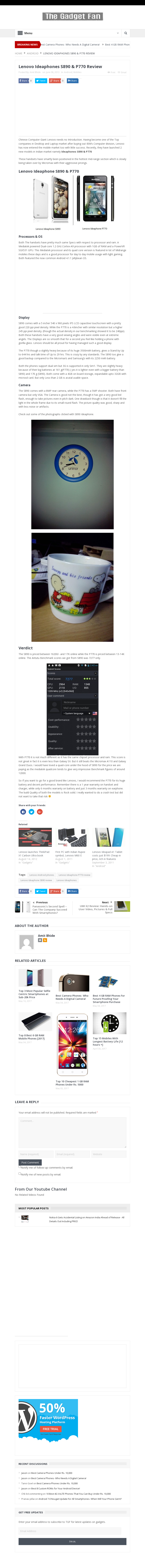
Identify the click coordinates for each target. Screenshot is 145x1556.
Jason (24, 1473)
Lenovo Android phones (42, 874)
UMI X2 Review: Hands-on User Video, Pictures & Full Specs (95, 909)
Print (113, 72)
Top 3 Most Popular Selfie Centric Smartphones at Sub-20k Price (34, 994)
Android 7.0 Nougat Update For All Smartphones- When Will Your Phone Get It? (80, 1498)
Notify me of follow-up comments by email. (47, 1167)
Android (68, 72)
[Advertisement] (72, 111)
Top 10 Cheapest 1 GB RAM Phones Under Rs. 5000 (72, 1083)
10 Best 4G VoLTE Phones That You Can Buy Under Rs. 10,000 (78, 1493)
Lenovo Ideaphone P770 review (74, 874)
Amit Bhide (35, 72)
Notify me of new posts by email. (41, 1174)
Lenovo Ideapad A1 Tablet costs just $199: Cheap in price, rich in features (107, 855)
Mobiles (77, 72)
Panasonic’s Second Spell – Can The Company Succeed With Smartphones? (50, 909)
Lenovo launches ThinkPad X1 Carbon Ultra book (34, 853)
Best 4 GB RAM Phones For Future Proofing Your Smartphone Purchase (109, 999)
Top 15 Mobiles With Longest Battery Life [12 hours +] (108, 1041)
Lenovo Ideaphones (67, 880)
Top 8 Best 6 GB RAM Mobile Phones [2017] (32, 1037)
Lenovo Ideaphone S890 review (36, 880)
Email (123, 72)
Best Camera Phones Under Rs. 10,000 (51, 1473)
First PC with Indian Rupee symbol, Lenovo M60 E (70, 853)
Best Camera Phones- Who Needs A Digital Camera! (72, 997)
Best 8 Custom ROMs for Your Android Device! (55, 1488)
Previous (42, 902)
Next (105, 902)
